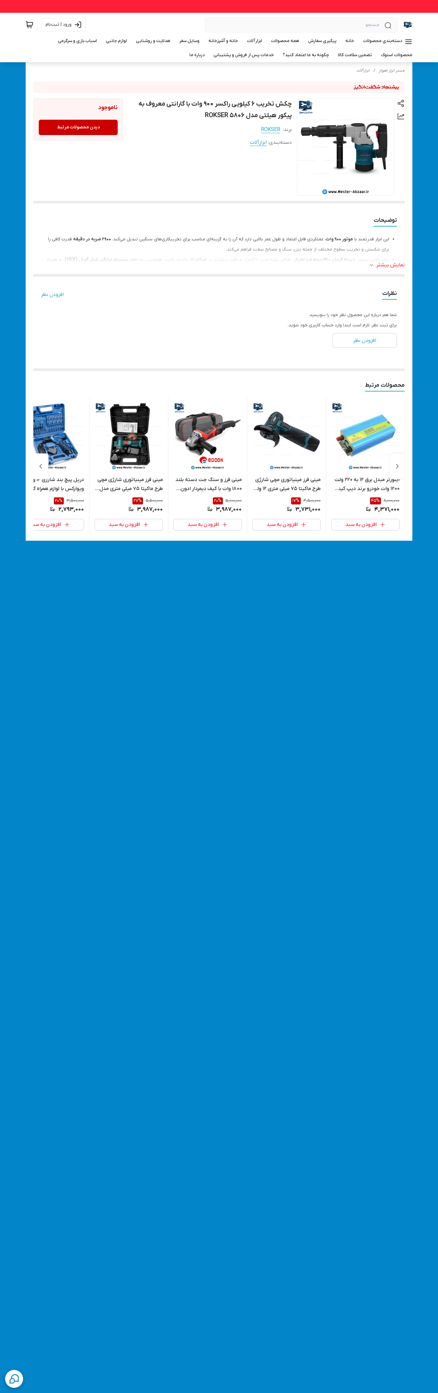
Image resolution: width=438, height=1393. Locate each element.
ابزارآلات (363, 70)
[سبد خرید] (29, 25)
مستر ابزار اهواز (392, 70)
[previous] (397, 466)
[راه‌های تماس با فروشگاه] (14, 1379)
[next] (40, 466)
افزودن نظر (52, 294)
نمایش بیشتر (390, 265)
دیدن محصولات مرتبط (78, 127)
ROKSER (270, 129)
